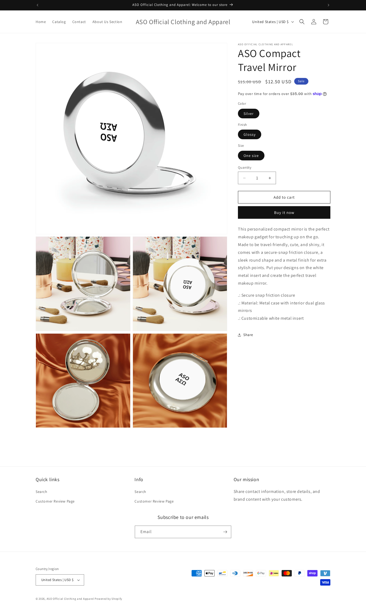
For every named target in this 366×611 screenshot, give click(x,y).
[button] (302, 22)
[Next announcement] (328, 5)
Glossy (250, 134)
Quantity (244, 167)
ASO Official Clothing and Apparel (71, 599)
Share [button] (248, 334)
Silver (249, 113)
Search (41, 491)
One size (251, 155)
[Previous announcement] (37, 5)
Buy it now (284, 212)
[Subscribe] (225, 532)
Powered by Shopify (108, 599)
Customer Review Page (55, 501)
